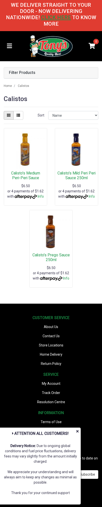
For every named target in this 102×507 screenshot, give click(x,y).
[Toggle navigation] (9, 46)
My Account (51, 384)
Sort (41, 115)
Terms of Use (51, 422)
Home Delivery (51, 354)
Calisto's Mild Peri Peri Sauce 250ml (76, 175)
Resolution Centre (51, 402)
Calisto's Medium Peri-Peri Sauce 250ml (25, 178)
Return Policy (51, 364)
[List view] (18, 115)
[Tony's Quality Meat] (51, 46)
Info (41, 196)
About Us (51, 327)
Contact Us (51, 336)
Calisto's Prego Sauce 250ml (51, 257)
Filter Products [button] (22, 72)
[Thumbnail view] (9, 115)
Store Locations (51, 345)
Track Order (51, 393)
